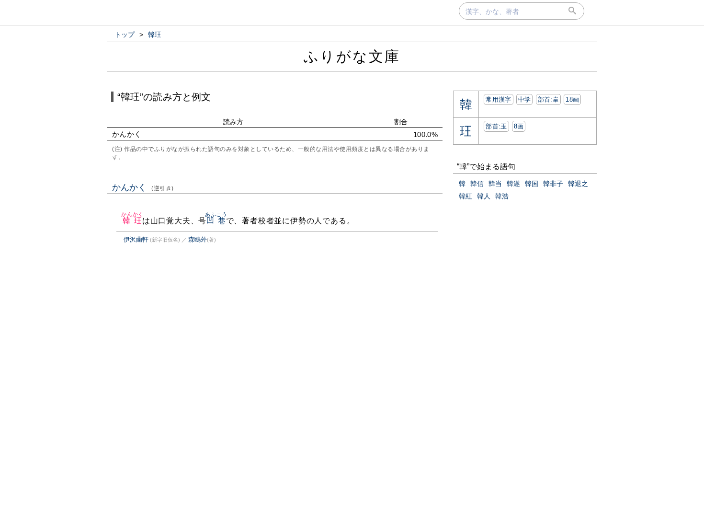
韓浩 (502, 196)
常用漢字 (498, 99)
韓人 (483, 196)
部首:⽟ (496, 126)
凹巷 (216, 221)
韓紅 (465, 196)
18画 (572, 99)
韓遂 (513, 183)
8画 (519, 126)
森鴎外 (197, 239)
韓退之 (578, 183)
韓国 (531, 183)
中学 (524, 99)
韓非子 (553, 183)
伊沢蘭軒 (136, 239)
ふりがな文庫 (352, 56)
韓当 (495, 183)
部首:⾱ (548, 99)
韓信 (477, 183)
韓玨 (132, 221)
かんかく (143, 187)
